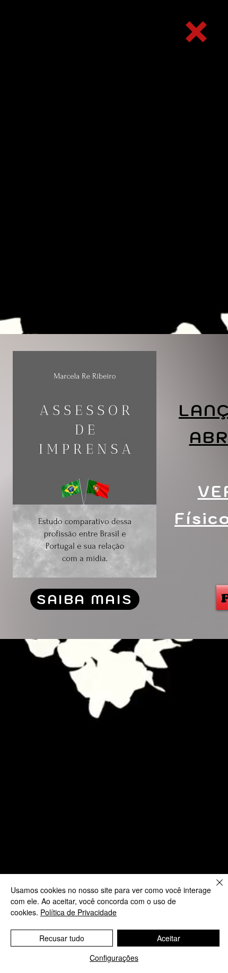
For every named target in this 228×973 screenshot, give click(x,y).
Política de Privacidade (78, 912)
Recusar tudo (61, 938)
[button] (196, 31)
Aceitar (168, 938)
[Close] (213, 889)
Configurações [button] (114, 957)
